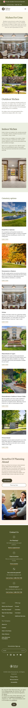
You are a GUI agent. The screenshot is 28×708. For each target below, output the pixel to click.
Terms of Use (8, 691)
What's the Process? (7, 606)
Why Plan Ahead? (6, 609)
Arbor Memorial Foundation (6, 638)
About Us (4, 624)
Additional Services (20, 616)
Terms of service (14, 679)
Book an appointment (14, 547)
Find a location (14, 563)
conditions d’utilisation (15, 697)
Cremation (18, 613)
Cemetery (17, 609)
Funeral (17, 606)
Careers (4, 627)
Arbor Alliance (5, 634)
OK (14, 704)
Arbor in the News (6, 631)
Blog (3, 616)
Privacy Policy (14, 677)
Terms (5, 694)
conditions (14, 700)
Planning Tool (14, 485)
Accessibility (14, 682)
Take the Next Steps (7, 613)
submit (23, 650)
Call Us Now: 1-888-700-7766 (14, 578)
